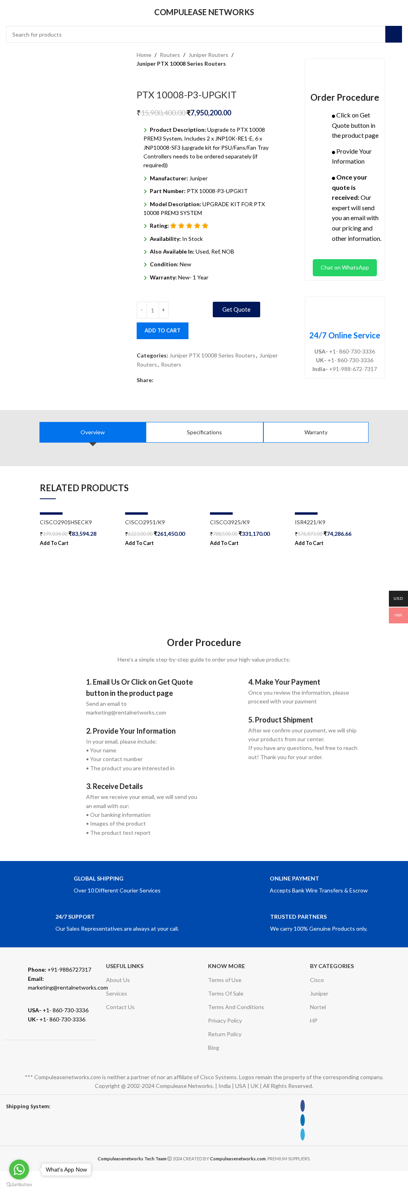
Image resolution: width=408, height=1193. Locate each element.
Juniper (319, 993)
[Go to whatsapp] (19, 1169)
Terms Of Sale (225, 993)
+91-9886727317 (59, 969)
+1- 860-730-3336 (58, 1010)
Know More (226, 966)
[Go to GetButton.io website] (19, 1184)
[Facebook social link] (158, 380)
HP (314, 1020)
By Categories (332, 966)
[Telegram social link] (176, 380)
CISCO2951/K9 (145, 522)
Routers (170, 54)
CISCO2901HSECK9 (66, 522)
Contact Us (120, 1007)
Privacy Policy (225, 1020)
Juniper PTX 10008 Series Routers (181, 63)
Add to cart (162, 330)
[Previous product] (141, 77)
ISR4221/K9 (310, 522)
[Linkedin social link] (167, 380)
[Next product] (157, 77)
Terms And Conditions (236, 1007)
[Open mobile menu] (9, 12)
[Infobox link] (103, 885)
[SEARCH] (393, 34)
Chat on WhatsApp (345, 267)
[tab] (92, 432)
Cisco (317, 979)
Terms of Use (224, 979)
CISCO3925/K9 (230, 522)
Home (144, 54)
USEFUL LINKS (124, 966)
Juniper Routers (208, 54)
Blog (213, 1047)
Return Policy (224, 1034)
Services (116, 993)
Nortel (318, 1007)
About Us (118, 979)
